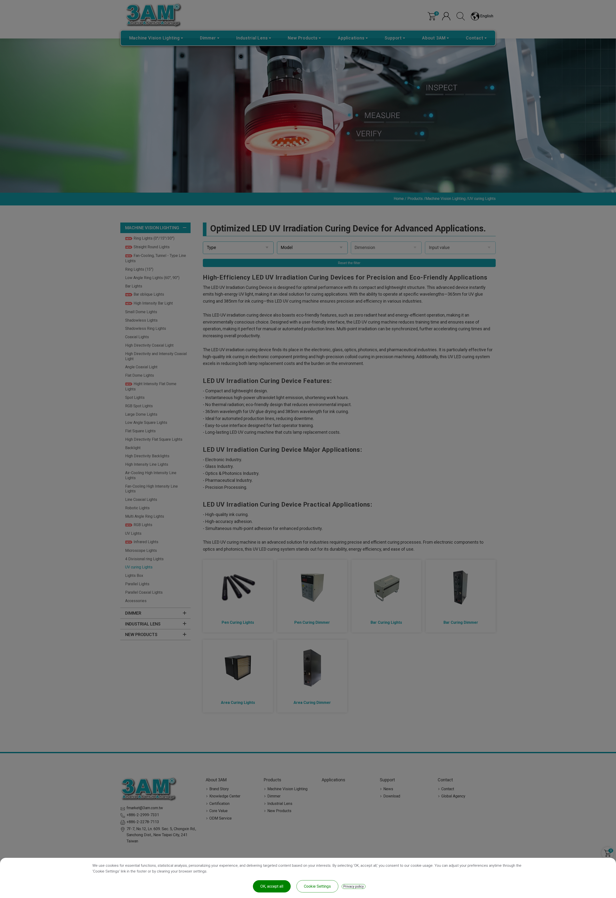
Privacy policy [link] (353, 886)
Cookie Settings (317, 886)
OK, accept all (271, 886)
